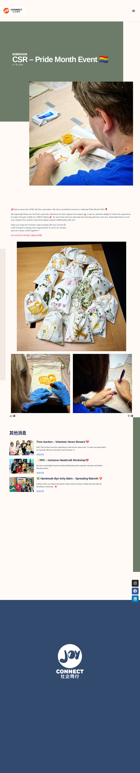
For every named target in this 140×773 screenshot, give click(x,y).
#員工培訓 (30, 235)
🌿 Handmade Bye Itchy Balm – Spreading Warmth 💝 (69, 478)
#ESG (13, 235)
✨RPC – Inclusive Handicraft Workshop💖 (62, 460)
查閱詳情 (40, 454)
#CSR (23, 235)
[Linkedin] (135, 598)
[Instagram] (135, 583)
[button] (133, 10)
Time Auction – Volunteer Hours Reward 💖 (62, 441)
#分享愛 (38, 235)
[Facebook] (135, 591)
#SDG (18, 235)
